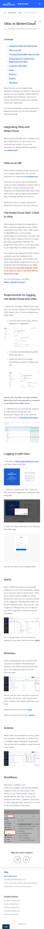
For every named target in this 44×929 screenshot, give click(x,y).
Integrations (12, 13)
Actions (12, 78)
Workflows (13, 83)
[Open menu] (40, 4)
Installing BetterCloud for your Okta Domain (17, 886)
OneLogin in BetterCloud (12, 911)
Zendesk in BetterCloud (11, 907)
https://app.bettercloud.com (26, 461)
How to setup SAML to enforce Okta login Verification (20, 883)
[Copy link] (40, 21)
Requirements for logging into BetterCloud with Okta (21, 60)
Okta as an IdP (15, 50)
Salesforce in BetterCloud (12, 901)
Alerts (11, 70)
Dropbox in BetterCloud (11, 914)
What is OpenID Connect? (15, 282)
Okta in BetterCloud (30, 13)
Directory (13, 74)
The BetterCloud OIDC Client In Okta (24, 54)
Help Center (23, 4)
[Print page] (35, 21)
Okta (20, 13)
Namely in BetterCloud (11, 904)
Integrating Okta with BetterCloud (23, 46)
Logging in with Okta (18, 66)
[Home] (9, 3)
